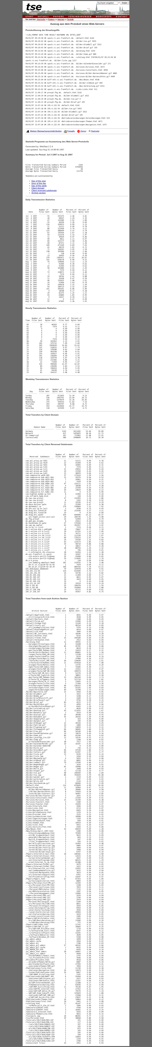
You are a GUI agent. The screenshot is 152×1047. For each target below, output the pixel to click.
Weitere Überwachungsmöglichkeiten (46, 131)
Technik (70, 19)
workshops (104, 17)
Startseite (41, 19)
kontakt (122, 17)
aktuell (43, 17)
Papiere (51, 19)
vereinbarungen (80, 17)
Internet (61, 19)
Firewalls (71, 131)
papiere (58, 17)
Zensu (83, 131)
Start (30, 17)
